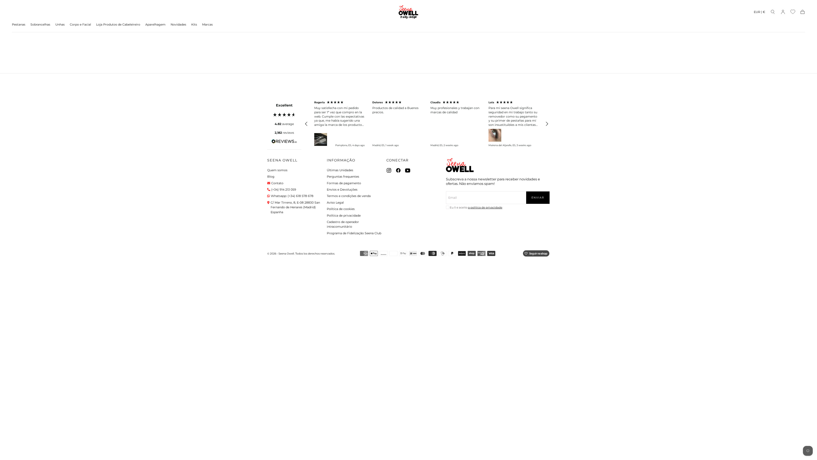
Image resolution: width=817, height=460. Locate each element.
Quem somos (277, 170)
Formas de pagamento (344, 183)
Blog (270, 176)
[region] (426, 124)
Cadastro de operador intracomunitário (343, 224)
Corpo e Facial (80, 24)
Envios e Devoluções (342, 189)
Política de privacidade (344, 215)
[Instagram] (389, 170)
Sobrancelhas (40, 24)
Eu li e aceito (476, 207)
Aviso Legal (335, 202)
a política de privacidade (485, 207)
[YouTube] (407, 170)
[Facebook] (398, 170)
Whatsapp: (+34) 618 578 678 (292, 196)
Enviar (537, 197)
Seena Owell (282, 160)
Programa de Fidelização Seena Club (354, 233)
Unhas (60, 24)
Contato (277, 183)
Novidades (178, 24)
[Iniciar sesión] (783, 11)
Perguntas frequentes (343, 176)
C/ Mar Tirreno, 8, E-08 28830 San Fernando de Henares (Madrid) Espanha (295, 207)
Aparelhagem (155, 24)
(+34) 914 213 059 (283, 189)
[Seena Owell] (460, 165)
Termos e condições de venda (349, 196)
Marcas (207, 24)
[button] (759, 12)
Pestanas (18, 24)
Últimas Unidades (340, 170)
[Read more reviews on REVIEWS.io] (284, 142)
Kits (194, 24)
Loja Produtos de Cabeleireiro (118, 24)
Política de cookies (341, 209)
